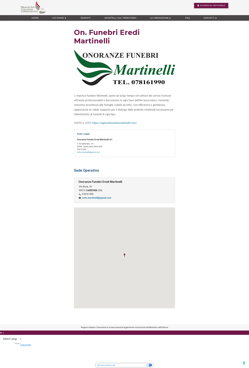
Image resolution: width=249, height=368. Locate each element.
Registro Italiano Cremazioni (32, 13)
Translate (25, 344)
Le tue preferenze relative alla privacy (131, 365)
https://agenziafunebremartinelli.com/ (114, 122)
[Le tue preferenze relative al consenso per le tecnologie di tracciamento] (244, 363)
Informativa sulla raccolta (106, 365)
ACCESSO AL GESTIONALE (212, 5)
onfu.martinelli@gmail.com (96, 197)
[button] (124, 255)
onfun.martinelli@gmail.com (88, 152)
